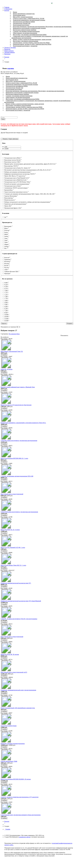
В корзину (4, 354)
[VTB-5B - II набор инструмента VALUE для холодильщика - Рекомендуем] (6, 617)
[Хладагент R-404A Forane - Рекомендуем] (6, 724)
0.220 (6, 284)
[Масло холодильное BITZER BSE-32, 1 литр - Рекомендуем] (6, 457)
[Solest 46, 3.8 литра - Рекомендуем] (6, 367)
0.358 (6, 286)
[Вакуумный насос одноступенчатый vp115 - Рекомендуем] (6, 670)
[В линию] (72, 335)
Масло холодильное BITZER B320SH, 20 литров (16, 779)
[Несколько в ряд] (70, 335)
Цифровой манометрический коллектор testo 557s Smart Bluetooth (21, 601)
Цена (18, 334)
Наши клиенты (9, 51)
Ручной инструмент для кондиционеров (17, 184)
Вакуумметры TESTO (11, 166)
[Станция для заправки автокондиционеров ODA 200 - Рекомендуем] (6, 474)
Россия (7, 267)
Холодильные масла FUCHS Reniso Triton (17, 182)
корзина (10, 68)
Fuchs (6, 232)
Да (6, 217)
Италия (7, 263)
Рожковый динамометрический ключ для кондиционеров (18, 690)
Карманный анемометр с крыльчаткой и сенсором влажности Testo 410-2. (23, 422)
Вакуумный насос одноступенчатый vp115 (14, 672)
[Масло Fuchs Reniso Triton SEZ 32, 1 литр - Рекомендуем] (6, 563)
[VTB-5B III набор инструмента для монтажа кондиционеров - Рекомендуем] (6, 510)
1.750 (6, 298)
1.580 (6, 296)
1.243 (6, 294)
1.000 (6, 290)
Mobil (6, 234)
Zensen (6, 246)
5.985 (6, 304)
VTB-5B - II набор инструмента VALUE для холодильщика (19, 619)
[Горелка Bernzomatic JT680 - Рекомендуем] (6, 760)
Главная (6, 7)
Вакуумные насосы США (12, 162)
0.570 (6, 288)
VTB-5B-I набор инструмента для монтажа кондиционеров (19, 440)
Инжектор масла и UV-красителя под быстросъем (16, 405)
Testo (6, 238)
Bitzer (6, 228)
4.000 (6, 302)
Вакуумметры (9, 198)
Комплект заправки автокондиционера (13, 743)
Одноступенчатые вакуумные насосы (16, 192)
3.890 (6, 300)
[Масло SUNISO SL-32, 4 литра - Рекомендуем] (6, 528)
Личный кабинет (9, 52)
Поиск (3, 119)
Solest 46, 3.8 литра (6, 369)
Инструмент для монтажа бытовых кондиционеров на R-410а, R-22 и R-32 (27, 170)
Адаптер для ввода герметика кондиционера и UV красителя (19, 797)
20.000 (6, 316)
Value (6, 242)
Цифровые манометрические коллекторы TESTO (20, 174)
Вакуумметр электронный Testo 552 (12, 351)
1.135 (6, 292)
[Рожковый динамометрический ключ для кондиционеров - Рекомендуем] (6, 688)
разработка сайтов (24, 837)
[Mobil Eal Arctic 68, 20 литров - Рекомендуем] (6, 653)
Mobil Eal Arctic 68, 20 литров (10, 654)
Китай (7, 265)
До (3, 148)
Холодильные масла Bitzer (12, 158)
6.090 (6, 306)
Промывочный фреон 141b (13, 208)
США (6, 269)
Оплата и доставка (10, 47)
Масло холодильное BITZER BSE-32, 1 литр (14, 458)
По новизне (12, 334)
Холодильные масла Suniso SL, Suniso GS (17, 168)
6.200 (6, 308)
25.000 (6, 318)
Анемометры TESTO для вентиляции (16, 188)
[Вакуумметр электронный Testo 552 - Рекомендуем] (6, 350)
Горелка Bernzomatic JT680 (9, 761)
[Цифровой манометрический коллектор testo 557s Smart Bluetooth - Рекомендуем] (6, 599)
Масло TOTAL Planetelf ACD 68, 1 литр (13, 547)
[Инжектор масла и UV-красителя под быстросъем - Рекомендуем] (6, 403)
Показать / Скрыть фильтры (10, 139)
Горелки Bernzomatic (11, 196)
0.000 (6, 282)
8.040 (6, 312)
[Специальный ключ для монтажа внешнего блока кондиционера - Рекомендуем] (6, 813)
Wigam (6, 244)
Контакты (7, 54)
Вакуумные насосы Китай (12, 160)
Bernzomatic (8, 226)
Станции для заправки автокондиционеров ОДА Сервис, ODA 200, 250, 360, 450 (29, 194)
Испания (7, 261)
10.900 (6, 314)
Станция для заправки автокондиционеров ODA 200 (17, 476)
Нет (6, 248)
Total (6, 240)
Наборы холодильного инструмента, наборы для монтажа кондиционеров (27, 202)
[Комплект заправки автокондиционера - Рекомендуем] (6, 742)
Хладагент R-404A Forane (9, 725)
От (3, 147)
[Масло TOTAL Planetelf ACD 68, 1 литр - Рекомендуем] (6, 546)
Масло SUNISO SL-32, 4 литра (10, 529)
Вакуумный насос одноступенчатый (12, 494)
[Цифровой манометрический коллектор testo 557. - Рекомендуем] (6, 581)
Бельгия (7, 257)
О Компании (8, 9)
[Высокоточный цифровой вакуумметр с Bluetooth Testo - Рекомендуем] (6, 385)
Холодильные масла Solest (12, 186)
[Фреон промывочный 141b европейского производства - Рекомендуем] (6, 706)
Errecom (7, 230)
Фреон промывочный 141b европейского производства (18, 708)
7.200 (6, 310)
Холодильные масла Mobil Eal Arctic (16, 180)
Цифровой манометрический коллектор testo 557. (16, 583)
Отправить (70, 323)
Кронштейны (9, 190)
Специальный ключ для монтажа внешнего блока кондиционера (21, 815)
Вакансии (7, 49)
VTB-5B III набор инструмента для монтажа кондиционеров (19, 512)
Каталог (6, 10)
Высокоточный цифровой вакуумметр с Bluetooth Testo (18, 387)
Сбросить (4, 323)
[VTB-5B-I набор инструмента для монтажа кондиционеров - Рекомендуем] (6, 439)
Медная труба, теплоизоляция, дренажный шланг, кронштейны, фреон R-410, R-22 (30, 164)
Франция (7, 273)
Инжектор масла (10, 200)
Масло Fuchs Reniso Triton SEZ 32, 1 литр (13, 565)
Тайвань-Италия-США (11, 271)
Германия (7, 259)
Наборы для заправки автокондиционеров (17, 172)
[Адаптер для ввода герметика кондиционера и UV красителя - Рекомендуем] (6, 795)
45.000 (6, 320)
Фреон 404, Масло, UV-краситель (15, 176)
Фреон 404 (8, 206)
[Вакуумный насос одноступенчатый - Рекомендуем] (6, 492)
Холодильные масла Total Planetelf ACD (17, 178)
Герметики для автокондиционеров (15, 204)
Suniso (6, 236)
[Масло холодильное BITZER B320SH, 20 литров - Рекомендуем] (6, 777)
